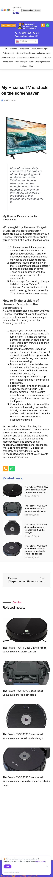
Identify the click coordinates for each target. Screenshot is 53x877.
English (23, 41)
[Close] (47, 866)
